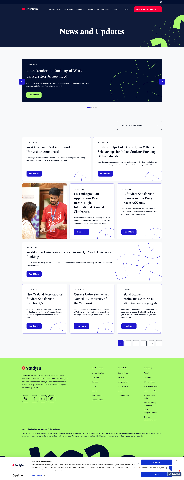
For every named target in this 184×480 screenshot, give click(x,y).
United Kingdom (98, 373)
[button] (89, 107)
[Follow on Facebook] (34, 398)
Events (116, 9)
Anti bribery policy (151, 386)
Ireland (94, 391)
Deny (156, 475)
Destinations (53, 9)
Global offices (149, 382)
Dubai (94, 386)
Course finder (68, 9)
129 (151, 343)
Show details (37, 476)
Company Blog (123, 395)
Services (79, 9)
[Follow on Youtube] (43, 398)
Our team (147, 377)
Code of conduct (150, 391)
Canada (95, 382)
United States (97, 400)
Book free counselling (146, 9)
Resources (105, 9)
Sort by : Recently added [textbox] (131, 125)
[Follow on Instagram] (51, 398)
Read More (34, 94)
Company (125, 9)
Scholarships (123, 386)
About (146, 373)
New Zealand (97, 395)
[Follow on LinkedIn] (25, 398)
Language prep (93, 9)
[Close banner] (176, 460)
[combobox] (139, 125)
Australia (95, 377)
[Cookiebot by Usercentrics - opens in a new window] (18, 475)
